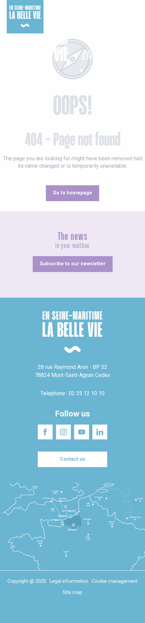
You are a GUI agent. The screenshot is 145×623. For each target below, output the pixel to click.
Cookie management (115, 581)
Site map (72, 592)
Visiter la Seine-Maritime (120, 10)
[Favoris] (118, 56)
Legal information (69, 581)
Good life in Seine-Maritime (75, 10)
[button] (134, 56)
